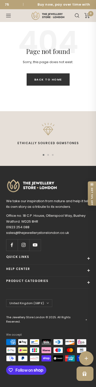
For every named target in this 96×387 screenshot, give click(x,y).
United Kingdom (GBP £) (26, 303)
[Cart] (87, 15)
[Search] (77, 15)
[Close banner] (92, 184)
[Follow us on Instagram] (23, 245)
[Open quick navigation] (86, 358)
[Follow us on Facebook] (12, 245)
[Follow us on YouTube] (35, 245)
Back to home (48, 79)
